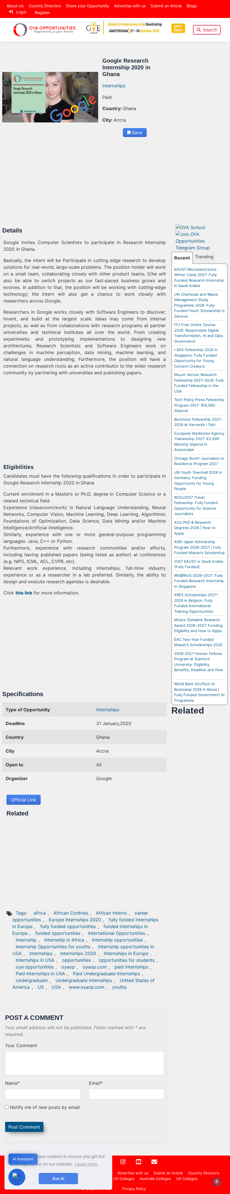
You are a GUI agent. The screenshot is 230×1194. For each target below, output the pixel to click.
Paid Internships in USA (40, 973)
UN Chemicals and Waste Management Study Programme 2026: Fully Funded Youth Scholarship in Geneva (199, 305)
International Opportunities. (117, 933)
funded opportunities (57, 933)
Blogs (192, 5)
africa (40, 913)
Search (210, 30)
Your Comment (21, 1045)
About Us (15, 5)
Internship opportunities (117, 940)
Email (96, 1083)
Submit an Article (166, 5)
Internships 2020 (78, 953)
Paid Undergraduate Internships (106, 973)
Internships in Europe (126, 953)
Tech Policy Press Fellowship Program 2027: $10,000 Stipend (199, 405)
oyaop (68, 967)
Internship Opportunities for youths (53, 946)
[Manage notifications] (216, 1181)
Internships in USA (35, 960)
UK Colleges (186, 1178)
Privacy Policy (134, 1188)
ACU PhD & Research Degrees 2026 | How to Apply (194, 528)
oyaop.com (95, 967)
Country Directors (45, 5)
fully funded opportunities (68, 926)
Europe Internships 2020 (75, 919)
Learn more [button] (86, 1164)
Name (12, 1083)
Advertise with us (130, 5)
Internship (26, 940)
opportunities (76, 960)
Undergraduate (32, 980)
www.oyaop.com (86, 987)
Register (42, 12)
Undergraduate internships (84, 980)
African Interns (111, 913)
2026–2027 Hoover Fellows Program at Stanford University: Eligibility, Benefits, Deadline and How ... (198, 664)
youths (119, 987)
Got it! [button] (58, 1178)
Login (21, 12)
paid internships (131, 967)
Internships (113, 85)
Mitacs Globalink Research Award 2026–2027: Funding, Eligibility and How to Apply (199, 625)
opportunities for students (127, 960)
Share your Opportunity (87, 5)
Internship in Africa (64, 940)
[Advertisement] (84, 185)
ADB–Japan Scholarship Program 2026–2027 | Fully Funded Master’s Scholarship (199, 547)
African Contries (71, 913)
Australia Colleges (155, 1178)
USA (56, 987)
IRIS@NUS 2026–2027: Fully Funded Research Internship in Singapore (199, 581)
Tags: (22, 913)
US (41, 987)
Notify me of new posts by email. (45, 1107)
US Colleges (124, 1178)
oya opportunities (35, 967)
